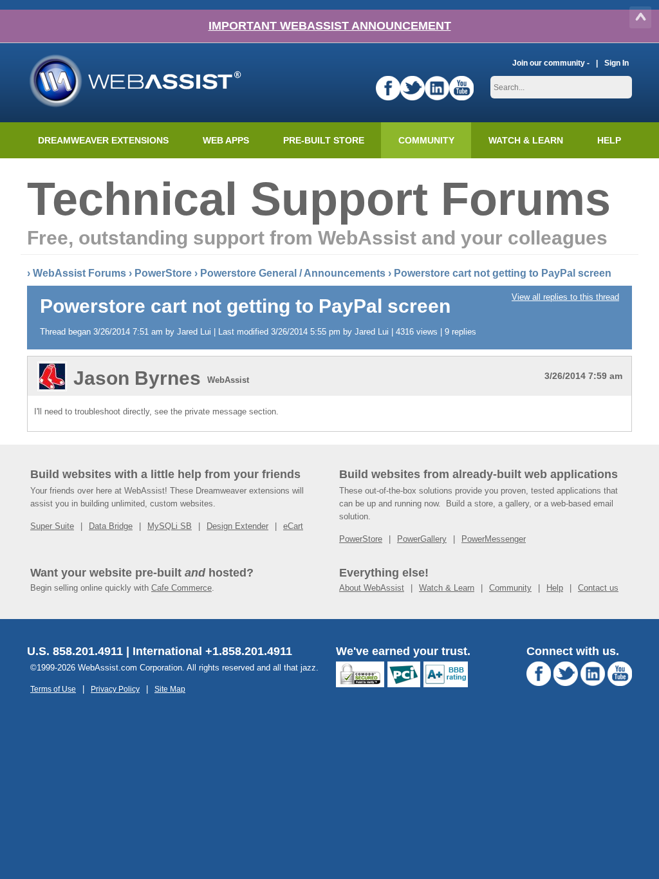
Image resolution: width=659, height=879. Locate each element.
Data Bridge (111, 526)
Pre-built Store (323, 140)
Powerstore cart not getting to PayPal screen (502, 273)
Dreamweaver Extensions (103, 140)
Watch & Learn (525, 140)
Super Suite (52, 526)
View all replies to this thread (565, 297)
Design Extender (237, 526)
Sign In (616, 63)
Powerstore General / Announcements (292, 273)
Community (426, 140)
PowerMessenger (493, 539)
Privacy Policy (115, 689)
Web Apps (226, 140)
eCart (293, 526)
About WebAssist (371, 588)
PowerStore (163, 273)
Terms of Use (53, 689)
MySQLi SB (169, 526)
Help (554, 588)
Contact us (598, 588)
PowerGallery (422, 539)
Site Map (169, 689)
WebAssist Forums (79, 273)
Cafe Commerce (181, 588)
